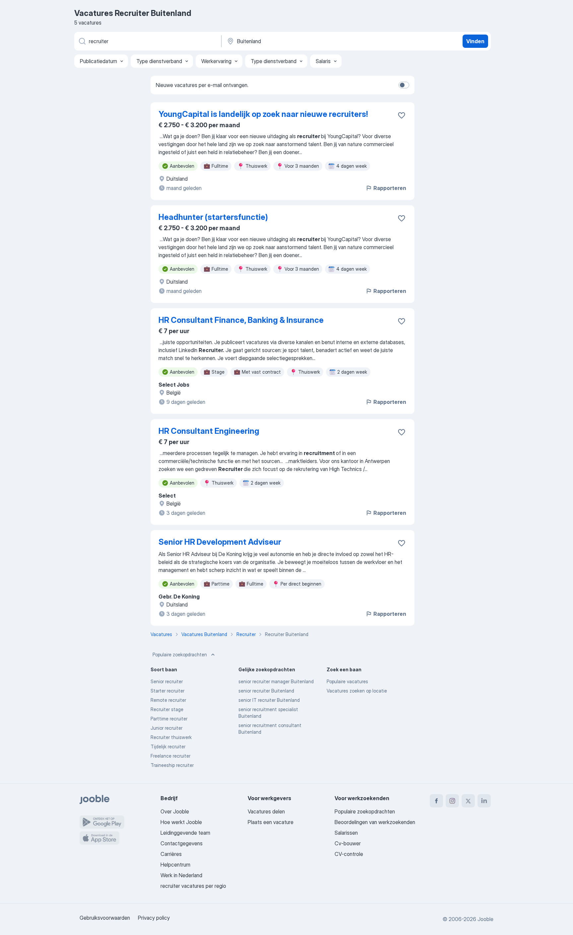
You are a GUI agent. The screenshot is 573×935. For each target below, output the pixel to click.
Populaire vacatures (347, 681)
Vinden (475, 41)
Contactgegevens (181, 843)
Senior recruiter (167, 681)
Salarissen (346, 832)
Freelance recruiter (170, 756)
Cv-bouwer (348, 843)
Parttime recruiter (169, 718)
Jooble (485, 919)
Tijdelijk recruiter (168, 746)
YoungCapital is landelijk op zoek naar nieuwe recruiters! (263, 114)
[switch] (404, 85)
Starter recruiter (167, 691)
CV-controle (349, 854)
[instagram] (452, 800)
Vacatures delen (266, 811)
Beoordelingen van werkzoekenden (375, 822)
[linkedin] (484, 800)
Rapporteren (389, 188)
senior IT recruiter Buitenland (269, 700)
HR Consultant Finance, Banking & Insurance (241, 320)
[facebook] (436, 800)
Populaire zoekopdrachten (180, 654)
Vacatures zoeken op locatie (357, 691)
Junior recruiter (166, 728)
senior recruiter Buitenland (266, 691)
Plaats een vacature (270, 822)
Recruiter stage (167, 709)
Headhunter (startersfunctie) (213, 217)
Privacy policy (154, 917)
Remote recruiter (168, 700)
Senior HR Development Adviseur (220, 542)
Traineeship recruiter (172, 765)
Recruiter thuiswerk (171, 737)
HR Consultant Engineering (209, 431)
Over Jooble (174, 811)
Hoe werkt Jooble (181, 822)
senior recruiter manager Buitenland (276, 681)
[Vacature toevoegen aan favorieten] (402, 115)
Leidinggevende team (185, 832)
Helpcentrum (175, 864)
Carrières (171, 854)
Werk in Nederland (181, 875)
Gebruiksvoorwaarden (105, 917)
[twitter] (468, 800)
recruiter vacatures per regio (193, 886)
